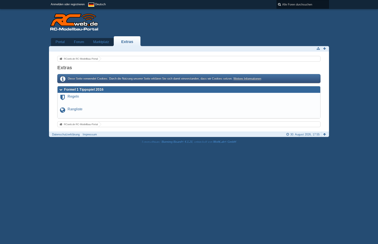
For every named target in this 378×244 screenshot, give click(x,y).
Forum (79, 42)
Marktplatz (101, 42)
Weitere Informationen (247, 78)
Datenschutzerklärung (66, 134)
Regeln (73, 96)
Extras (127, 42)
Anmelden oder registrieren (68, 4)
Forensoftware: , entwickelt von (189, 141)
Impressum (90, 134)
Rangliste (75, 109)
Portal (60, 42)
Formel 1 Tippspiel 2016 (83, 89)
